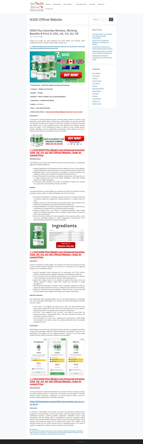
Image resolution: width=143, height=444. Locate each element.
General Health (68, 4)
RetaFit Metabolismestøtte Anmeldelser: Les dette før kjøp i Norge (102, 57)
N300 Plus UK (76, 432)
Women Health (96, 104)
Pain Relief (92, 4)
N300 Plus (37, 432)
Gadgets (94, 78)
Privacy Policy (49, 8)
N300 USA (35, 434)
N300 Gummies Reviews (69, 430)
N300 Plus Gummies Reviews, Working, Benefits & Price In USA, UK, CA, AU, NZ (54, 32)
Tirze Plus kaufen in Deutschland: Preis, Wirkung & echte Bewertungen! (102, 36)
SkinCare (48, 4)
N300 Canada (40, 430)
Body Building (57, 4)
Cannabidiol (96, 76)
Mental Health (96, 91)
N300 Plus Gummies (53, 432)
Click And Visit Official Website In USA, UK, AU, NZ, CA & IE (64, 112)
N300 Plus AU (43, 432)
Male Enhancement (81, 4)
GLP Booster (96, 83)
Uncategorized (96, 99)
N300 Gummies (49, 430)
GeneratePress (81, 441)
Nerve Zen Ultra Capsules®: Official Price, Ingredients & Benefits (100, 42)
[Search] (111, 19)
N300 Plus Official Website (65, 432)
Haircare (94, 86)
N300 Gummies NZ (58, 430)
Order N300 (62, 434)
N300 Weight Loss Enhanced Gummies (49, 434)
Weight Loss (101, 4)
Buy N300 (34, 430)
